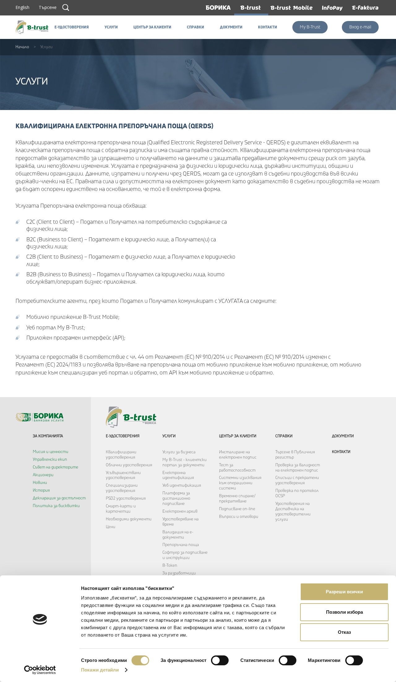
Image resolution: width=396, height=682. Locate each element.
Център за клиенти (237, 436)
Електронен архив (179, 511)
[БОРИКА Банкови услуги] (33, 27)
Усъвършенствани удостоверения (123, 475)
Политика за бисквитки (56, 505)
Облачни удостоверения (129, 465)
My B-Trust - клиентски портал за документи (184, 462)
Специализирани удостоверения (122, 488)
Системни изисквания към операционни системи (240, 483)
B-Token (169, 565)
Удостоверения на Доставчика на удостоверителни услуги (293, 511)
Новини (40, 482)
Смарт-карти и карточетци (121, 509)
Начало (22, 46)
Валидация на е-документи (177, 535)
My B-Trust (310, 27)
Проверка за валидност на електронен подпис (297, 468)
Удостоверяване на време (180, 522)
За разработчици (179, 573)
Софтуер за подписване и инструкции (185, 555)
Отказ (344, 632)
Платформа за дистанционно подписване (176, 498)
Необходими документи (129, 519)
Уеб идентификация (181, 485)
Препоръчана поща (180, 544)
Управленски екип (50, 459)
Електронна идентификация (178, 475)
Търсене (65, 7)
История (41, 490)
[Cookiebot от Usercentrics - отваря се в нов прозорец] (40, 670)
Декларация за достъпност (59, 498)
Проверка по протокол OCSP (297, 493)
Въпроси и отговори (238, 516)
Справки (284, 436)
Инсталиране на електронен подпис (237, 455)
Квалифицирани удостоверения (121, 455)
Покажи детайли (100, 669)
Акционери (43, 474)
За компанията (48, 436)
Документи (343, 436)
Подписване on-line (237, 508)
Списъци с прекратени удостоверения (297, 480)
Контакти (341, 452)
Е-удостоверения (123, 436)
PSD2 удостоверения (126, 498)
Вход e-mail (360, 27)
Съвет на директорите (55, 467)
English (22, 7)
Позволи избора (344, 612)
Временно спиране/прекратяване (237, 498)
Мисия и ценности (50, 451)
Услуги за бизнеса (179, 452)
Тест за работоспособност (237, 468)
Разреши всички (344, 591)
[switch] (220, 660)
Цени (110, 526)
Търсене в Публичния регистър (295, 455)
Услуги (169, 436)
